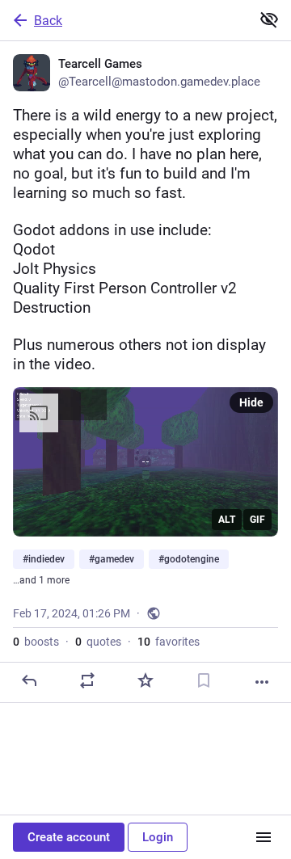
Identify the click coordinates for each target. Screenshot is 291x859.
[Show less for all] (269, 19)
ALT (226, 519)
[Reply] (29, 680)
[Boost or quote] (87, 680)
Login (157, 837)
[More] (262, 682)
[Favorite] (145, 680)
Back (48, 20)
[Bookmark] (203, 680)
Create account (68, 837)
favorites (168, 641)
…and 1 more (41, 580)
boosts (36, 641)
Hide (251, 402)
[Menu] (263, 837)
